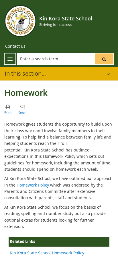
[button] (104, 59)
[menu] (10, 59)
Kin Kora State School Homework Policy (47, 253)
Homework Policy (33, 185)
